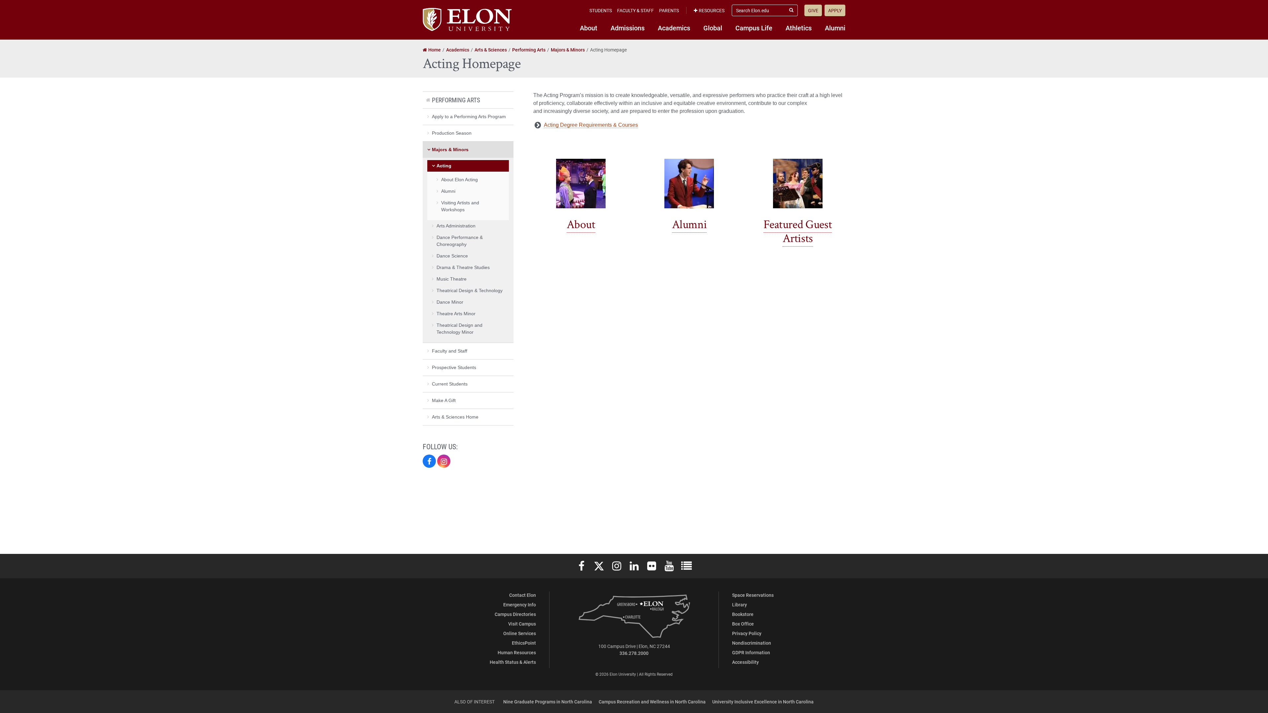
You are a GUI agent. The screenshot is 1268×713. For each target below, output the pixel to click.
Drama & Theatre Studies (463, 267)
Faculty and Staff (449, 351)
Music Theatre (452, 279)
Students (600, 10)
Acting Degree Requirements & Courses (591, 125)
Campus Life (753, 27)
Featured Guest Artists (797, 231)
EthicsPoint (524, 643)
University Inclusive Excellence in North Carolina (763, 701)
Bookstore (743, 614)
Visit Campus (522, 624)
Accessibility (745, 662)
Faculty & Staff (635, 10)
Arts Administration (456, 225)
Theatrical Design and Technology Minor (459, 329)
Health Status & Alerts (513, 662)
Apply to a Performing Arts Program (469, 116)
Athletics (799, 27)
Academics (674, 27)
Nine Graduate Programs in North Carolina (547, 701)
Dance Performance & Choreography (460, 241)
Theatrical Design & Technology (470, 290)
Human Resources (517, 652)
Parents (669, 10)
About (588, 27)
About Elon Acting (459, 179)
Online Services (519, 633)
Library (739, 604)
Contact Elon (522, 595)
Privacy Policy (746, 633)
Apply (835, 10)
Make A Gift (444, 400)
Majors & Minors (450, 149)
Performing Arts (456, 100)
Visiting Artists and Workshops (460, 206)
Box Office (743, 624)
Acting (444, 165)
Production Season (452, 133)
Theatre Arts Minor (456, 313)
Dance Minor (450, 302)
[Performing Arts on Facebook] (429, 461)
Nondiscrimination (751, 643)
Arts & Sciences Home (455, 417)
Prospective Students (454, 367)
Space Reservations (753, 595)
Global (712, 27)
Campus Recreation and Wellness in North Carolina (652, 701)
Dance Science (452, 255)
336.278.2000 (634, 653)
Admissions (628, 27)
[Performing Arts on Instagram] (443, 461)
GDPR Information (751, 652)
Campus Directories (515, 614)
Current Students (450, 384)
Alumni (835, 27)
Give (813, 10)
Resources (711, 10)
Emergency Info (519, 604)
